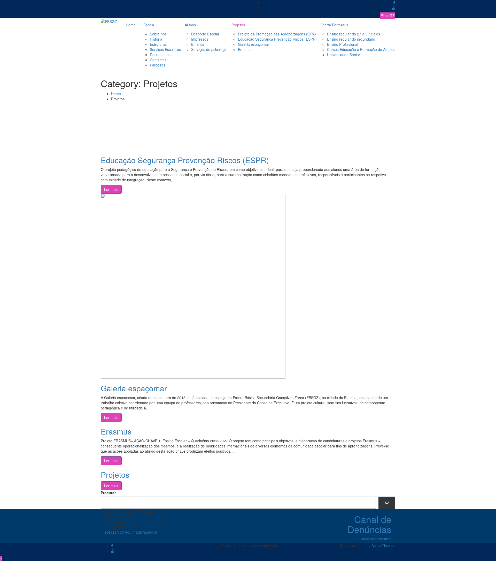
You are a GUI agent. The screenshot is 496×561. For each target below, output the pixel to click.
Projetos (238, 24)
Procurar (108, 492)
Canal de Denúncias (369, 524)
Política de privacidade (375, 538)
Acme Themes (383, 545)
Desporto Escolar (205, 33)
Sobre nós (158, 33)
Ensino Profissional (342, 44)
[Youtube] (393, 7)
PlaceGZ (388, 15)
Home (131, 24)
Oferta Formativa (334, 24)
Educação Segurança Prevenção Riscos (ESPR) (277, 39)
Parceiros (157, 65)
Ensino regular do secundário (351, 39)
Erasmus (245, 49)
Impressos (199, 39)
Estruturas (158, 44)
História (156, 39)
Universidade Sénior (343, 54)
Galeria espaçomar (253, 44)
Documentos (160, 54)
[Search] (386, 503)
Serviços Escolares (165, 49)
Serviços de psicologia (209, 49)
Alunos (190, 24)
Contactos (158, 59)
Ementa (197, 44)
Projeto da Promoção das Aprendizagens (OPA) (277, 33)
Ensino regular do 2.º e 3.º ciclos (353, 33)
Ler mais (111, 189)
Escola (148, 24)
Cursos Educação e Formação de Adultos (361, 49)
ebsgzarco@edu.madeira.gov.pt (131, 532)
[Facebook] (394, 2)
